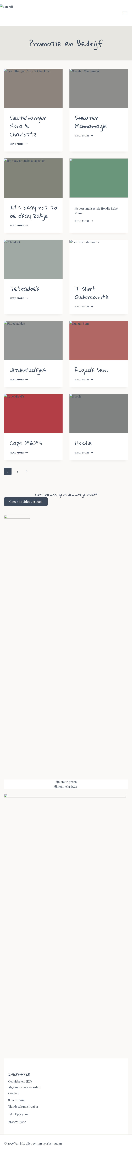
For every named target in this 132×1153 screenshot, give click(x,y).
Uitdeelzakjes (28, 369)
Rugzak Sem (91, 369)
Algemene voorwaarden (24, 1087)
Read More (19, 143)
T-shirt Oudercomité (92, 292)
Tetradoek (25, 288)
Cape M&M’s (26, 442)
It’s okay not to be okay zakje (33, 211)
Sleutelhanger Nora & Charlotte (28, 126)
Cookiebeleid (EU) (20, 1081)
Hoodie (83, 442)
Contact (13, 1093)
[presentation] (33, 88)
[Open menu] (126, 13)
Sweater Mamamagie (91, 121)
